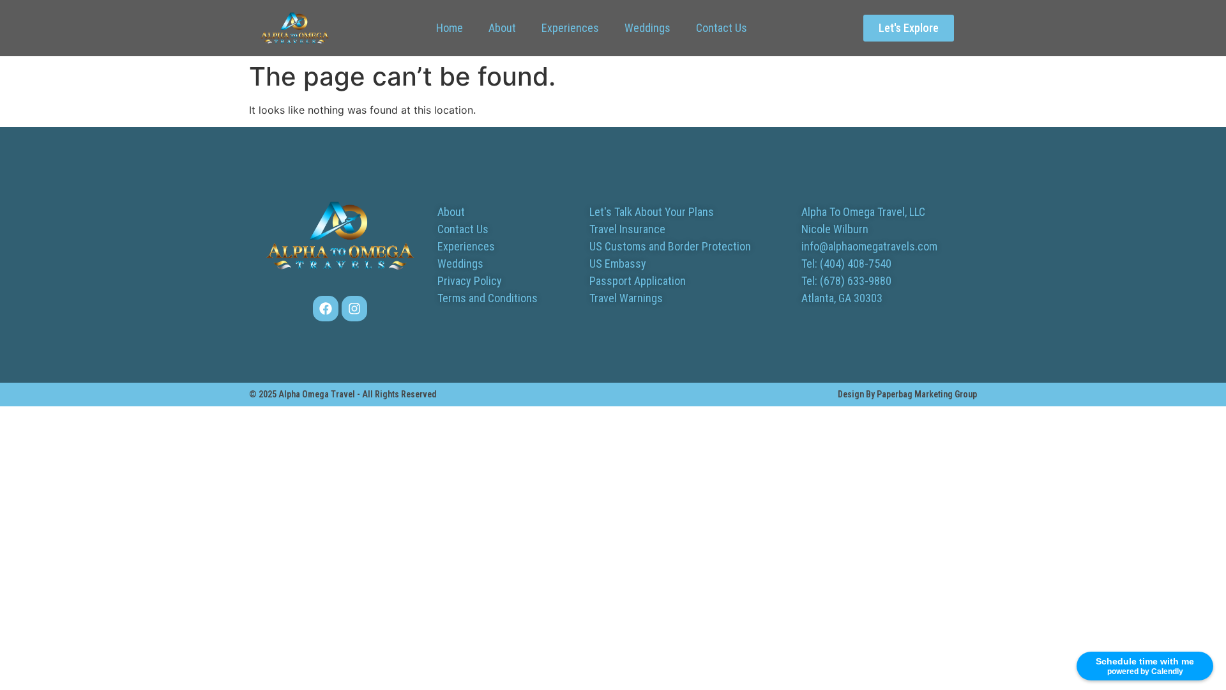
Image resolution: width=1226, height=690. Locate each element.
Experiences (570, 27)
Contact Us (721, 27)
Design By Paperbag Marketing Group (907, 394)
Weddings (647, 27)
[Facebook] (325, 308)
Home (449, 27)
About (502, 27)
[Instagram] (354, 308)
